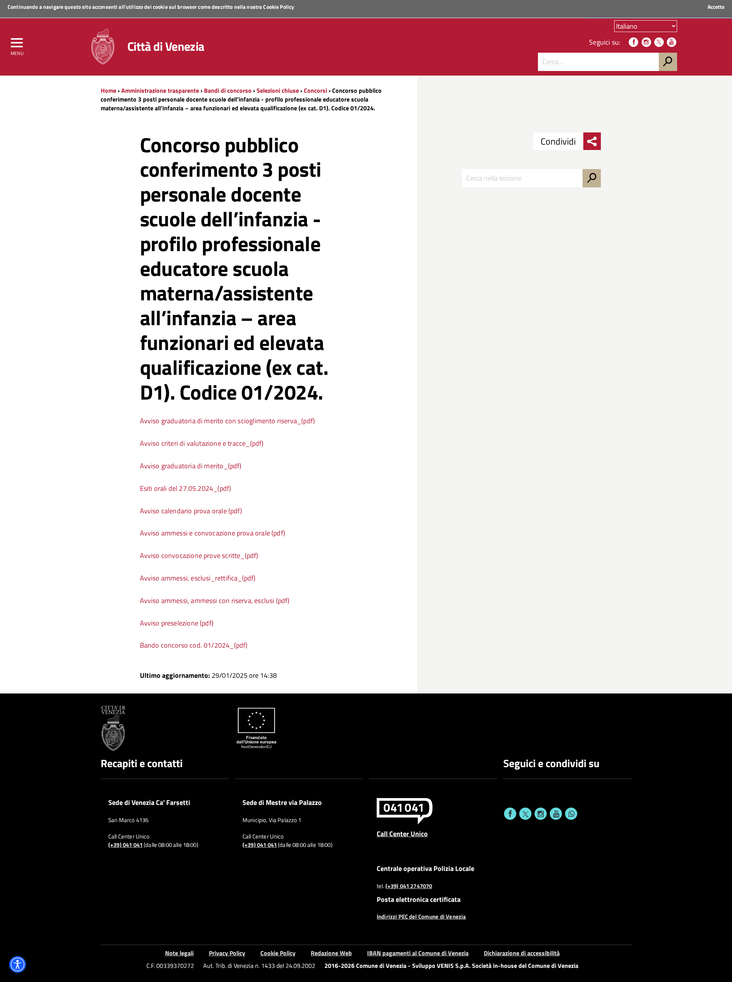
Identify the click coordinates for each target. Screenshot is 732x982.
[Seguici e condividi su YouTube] (556, 814)
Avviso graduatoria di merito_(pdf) (191, 466)
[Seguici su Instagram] (646, 42)
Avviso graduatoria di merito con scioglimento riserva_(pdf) (227, 421)
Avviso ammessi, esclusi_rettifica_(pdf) (198, 578)
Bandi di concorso (228, 90)
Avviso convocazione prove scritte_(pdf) (199, 555)
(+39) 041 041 (125, 845)
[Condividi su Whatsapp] (571, 814)
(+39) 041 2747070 (408, 886)
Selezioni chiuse (278, 90)
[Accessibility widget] (17, 964)
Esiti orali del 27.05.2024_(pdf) (185, 488)
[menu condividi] (592, 141)
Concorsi (315, 90)
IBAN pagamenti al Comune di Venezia (418, 953)
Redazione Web (331, 953)
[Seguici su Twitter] (659, 42)
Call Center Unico (402, 833)
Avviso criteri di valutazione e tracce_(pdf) (202, 443)
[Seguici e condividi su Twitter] (525, 814)
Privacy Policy (227, 953)
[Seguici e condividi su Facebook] (510, 814)
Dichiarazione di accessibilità (522, 953)
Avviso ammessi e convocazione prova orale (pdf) (212, 533)
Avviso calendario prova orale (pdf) (191, 511)
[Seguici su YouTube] (671, 42)
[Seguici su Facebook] (633, 42)
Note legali (179, 953)
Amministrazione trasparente (160, 90)
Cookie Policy (278, 7)
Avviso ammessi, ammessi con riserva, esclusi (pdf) (215, 600)
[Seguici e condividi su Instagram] (541, 814)
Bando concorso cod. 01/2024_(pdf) (194, 645)
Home (108, 90)
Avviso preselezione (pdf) (177, 623)
